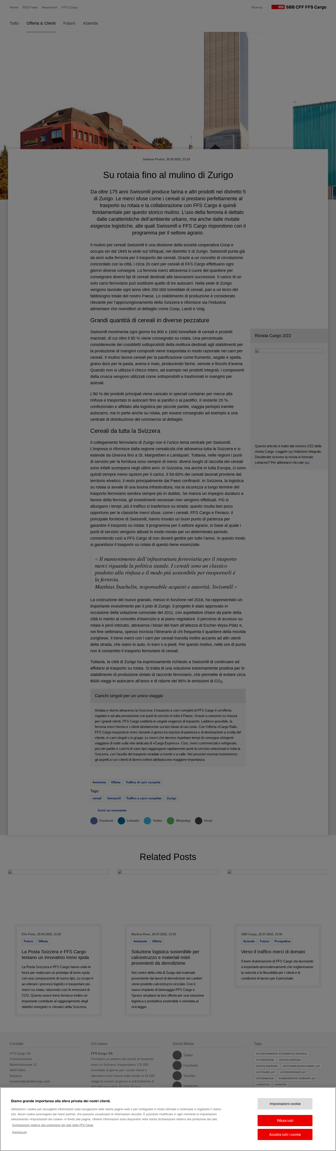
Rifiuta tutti (285, 1120)
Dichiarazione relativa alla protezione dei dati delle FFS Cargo (52, 1125)
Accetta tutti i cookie (285, 1134)
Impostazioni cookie (285, 1104)
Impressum (19, 1132)
